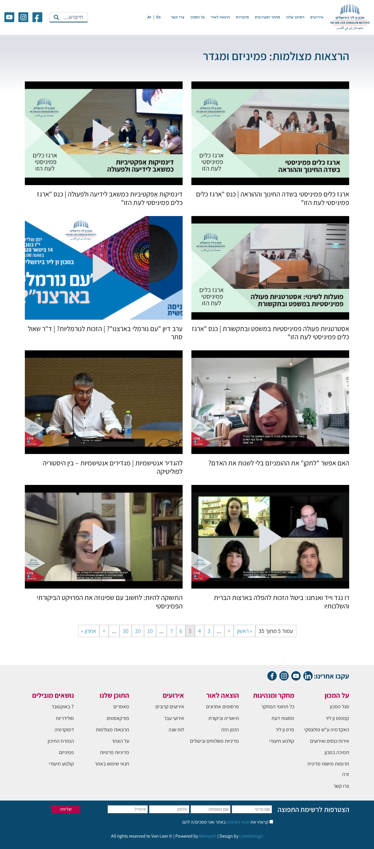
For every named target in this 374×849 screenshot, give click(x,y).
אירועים (316, 17)
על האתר (120, 740)
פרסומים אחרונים (222, 706)
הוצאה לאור (220, 17)
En (158, 17)
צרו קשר (177, 17)
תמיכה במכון (337, 752)
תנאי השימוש (238, 822)
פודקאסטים (118, 718)
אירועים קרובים (169, 706)
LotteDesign (251, 836)
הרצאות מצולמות (112, 729)
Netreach (208, 836)
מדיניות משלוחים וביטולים (214, 740)
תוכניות (242, 17)
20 (138, 631)
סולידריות (65, 718)
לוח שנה (176, 729)
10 (150, 631)
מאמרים (121, 706)
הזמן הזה (230, 729)
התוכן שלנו (295, 17)
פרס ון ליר (285, 729)
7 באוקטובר (62, 706)
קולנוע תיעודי (281, 740)
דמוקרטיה (64, 729)
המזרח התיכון (61, 740)
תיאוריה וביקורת (223, 718)
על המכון (197, 17)
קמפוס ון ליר (337, 718)
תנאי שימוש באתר (112, 763)
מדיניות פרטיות (114, 752)
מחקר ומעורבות (267, 17)
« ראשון (244, 631)
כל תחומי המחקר (277, 706)
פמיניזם (66, 752)
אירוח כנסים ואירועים (329, 740)
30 (126, 631)
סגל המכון (339, 706)
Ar (149, 17)
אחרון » (88, 631)
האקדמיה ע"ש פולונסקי (326, 729)
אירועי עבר (174, 718)
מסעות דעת (282, 718)
